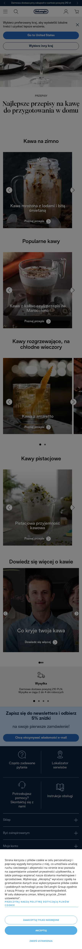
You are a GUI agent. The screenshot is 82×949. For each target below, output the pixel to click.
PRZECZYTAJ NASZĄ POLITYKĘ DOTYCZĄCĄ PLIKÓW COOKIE (37, 903)
